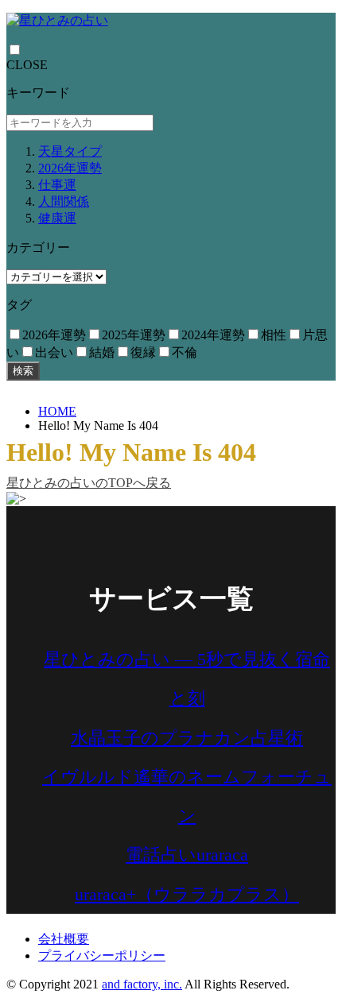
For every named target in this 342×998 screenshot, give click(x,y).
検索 (23, 371)
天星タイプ (70, 151)
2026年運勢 (70, 168)
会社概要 (63, 939)
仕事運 (57, 184)
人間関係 (63, 201)
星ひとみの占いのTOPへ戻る (88, 482)
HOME (57, 411)
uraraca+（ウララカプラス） (187, 894)
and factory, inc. (142, 984)
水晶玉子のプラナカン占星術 (187, 738)
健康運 (57, 218)
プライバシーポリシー (101, 955)
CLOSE (27, 65)
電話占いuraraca (187, 855)
